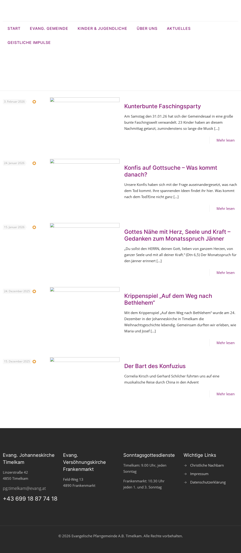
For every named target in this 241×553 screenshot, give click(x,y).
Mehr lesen (226, 140)
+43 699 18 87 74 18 (30, 498)
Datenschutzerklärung (208, 482)
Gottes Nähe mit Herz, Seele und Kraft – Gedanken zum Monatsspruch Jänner (177, 235)
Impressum (199, 473)
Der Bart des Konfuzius (155, 366)
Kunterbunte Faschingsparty (162, 106)
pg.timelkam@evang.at (24, 488)
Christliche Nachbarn (207, 465)
